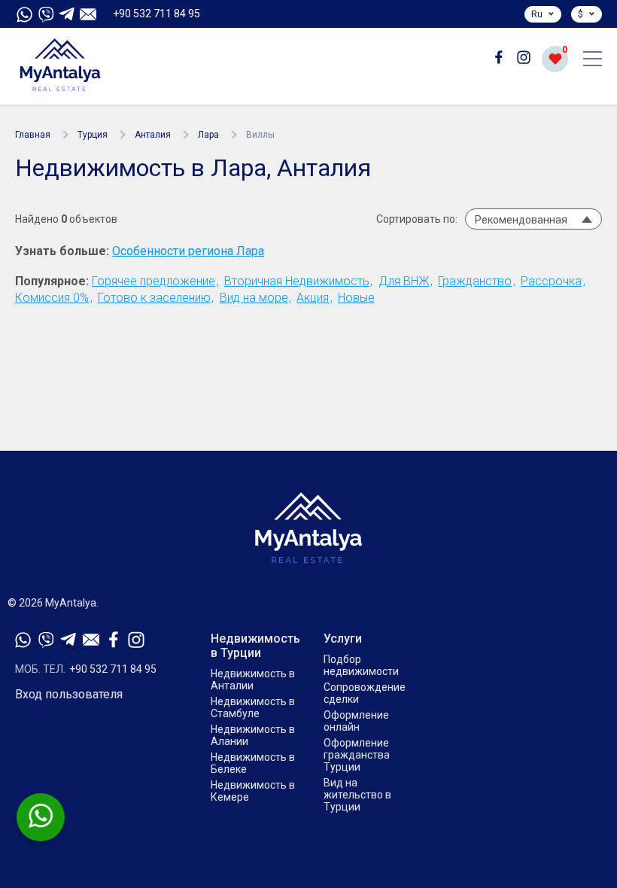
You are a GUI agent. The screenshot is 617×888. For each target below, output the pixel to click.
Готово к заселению (154, 297)
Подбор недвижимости (361, 665)
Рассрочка (551, 281)
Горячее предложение (153, 281)
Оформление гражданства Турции (357, 755)
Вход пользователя (69, 694)
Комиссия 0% (52, 297)
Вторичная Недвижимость (296, 281)
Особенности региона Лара (188, 251)
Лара (208, 134)
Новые (356, 297)
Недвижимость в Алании (253, 735)
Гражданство (475, 281)
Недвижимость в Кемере (253, 791)
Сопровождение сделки (365, 693)
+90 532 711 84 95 (156, 14)
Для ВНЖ (404, 281)
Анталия (153, 134)
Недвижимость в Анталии (253, 680)
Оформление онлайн (356, 721)
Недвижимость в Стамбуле (253, 707)
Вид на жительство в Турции (357, 795)
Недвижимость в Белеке (253, 763)
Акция (312, 297)
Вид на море (254, 297)
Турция (93, 134)
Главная (32, 134)
